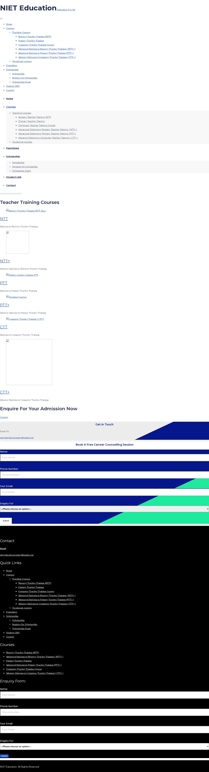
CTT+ (4, 392)
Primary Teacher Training (31, 41)
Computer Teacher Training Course (36, 45)
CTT (3, 327)
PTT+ (4, 305)
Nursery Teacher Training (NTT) (34, 36)
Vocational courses (22, 61)
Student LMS (13, 86)
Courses (10, 28)
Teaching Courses (21, 32)
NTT (4, 218)
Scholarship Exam (21, 82)
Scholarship (12, 69)
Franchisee (11, 65)
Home (9, 24)
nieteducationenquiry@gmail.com (17, 437)
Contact (10, 90)
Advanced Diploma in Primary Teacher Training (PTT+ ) (46, 53)
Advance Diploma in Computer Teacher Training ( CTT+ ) (47, 57)
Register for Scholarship (24, 78)
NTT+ (5, 261)
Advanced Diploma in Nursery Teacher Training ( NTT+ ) (46, 49)
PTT (3, 283)
